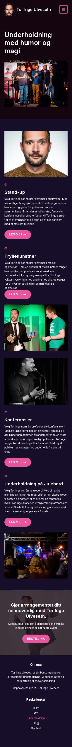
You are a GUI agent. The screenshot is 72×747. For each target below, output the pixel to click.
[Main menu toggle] (63, 9)
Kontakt (36, 728)
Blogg (36, 723)
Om (36, 713)
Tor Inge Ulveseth (33, 9)
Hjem (36, 708)
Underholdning (36, 718)
